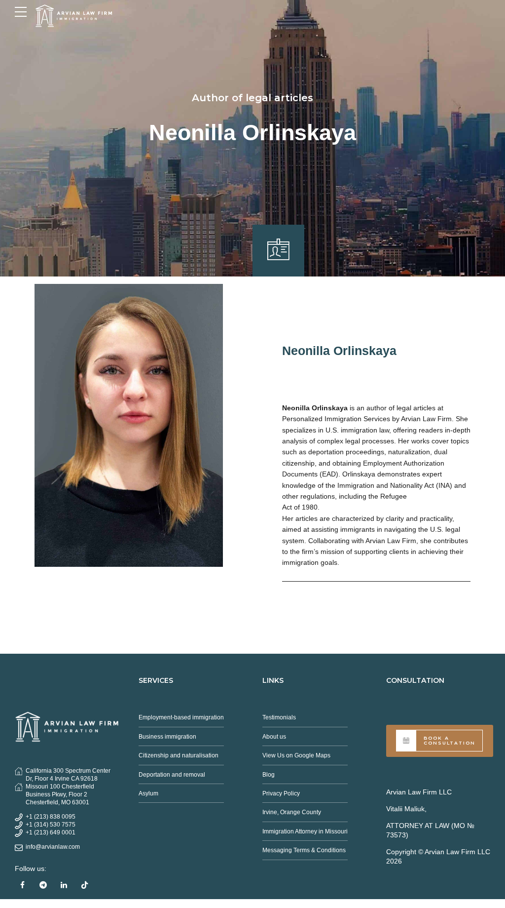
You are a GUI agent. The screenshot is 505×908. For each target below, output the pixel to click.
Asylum (148, 793)
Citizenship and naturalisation (178, 755)
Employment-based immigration (181, 717)
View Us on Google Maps (296, 755)
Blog (268, 774)
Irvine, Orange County (291, 812)
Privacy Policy (281, 793)
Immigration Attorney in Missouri (305, 831)
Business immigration (167, 736)
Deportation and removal (172, 774)
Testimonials (279, 717)
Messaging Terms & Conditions (304, 850)
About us (274, 736)
